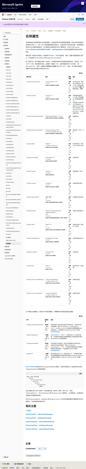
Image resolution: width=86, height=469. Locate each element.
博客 (17, 468)
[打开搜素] (79, 14)
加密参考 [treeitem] (7, 48)
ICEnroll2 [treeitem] (8, 73)
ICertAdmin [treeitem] (9, 82)
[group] (54, 190)
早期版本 (12, 468)
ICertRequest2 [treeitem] (10, 147)
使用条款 (45, 468)
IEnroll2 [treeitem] (8, 188)
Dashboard (80, 19)
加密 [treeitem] (4, 36)
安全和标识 (58, 31)
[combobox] (11, 32)
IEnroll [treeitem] (8, 185)
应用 (39, 31)
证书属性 (28, 410)
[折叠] (20, 29)
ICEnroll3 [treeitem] (8, 76)
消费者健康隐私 (36, 468)
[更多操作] (81, 31)
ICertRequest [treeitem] (9, 144)
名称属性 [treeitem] (8, 243)
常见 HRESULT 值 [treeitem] (10, 240)
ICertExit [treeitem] (8, 116)
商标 (51, 468)
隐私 (27, 468)
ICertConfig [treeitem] (9, 88)
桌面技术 (50, 31)
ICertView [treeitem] (8, 176)
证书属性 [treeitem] (8, 237)
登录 (83, 14)
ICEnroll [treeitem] (8, 70)
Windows (33, 31)
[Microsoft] (3, 15)
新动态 (72, 19)
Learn (27, 31)
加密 (64, 31)
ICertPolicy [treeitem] (9, 138)
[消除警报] (82, 3)
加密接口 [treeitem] (8, 67)
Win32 (44, 31)
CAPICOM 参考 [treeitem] (9, 259)
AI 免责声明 (4, 468)
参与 (23, 468)
